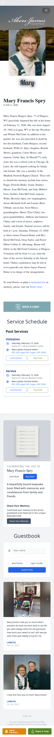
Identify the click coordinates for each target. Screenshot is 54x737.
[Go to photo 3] (27, 615)
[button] (27, 599)
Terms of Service (35, 724)
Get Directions (16, 358)
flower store (36, 286)
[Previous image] (6, 599)
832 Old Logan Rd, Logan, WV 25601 (29, 352)
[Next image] (47, 599)
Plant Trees (37, 358)
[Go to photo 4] (28, 615)
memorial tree (38, 282)
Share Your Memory (18, 521)
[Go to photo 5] (30, 615)
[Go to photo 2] (25, 615)
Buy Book (30, 476)
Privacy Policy (19, 724)
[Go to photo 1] (23, 615)
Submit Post (27, 569)
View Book (14, 476)
